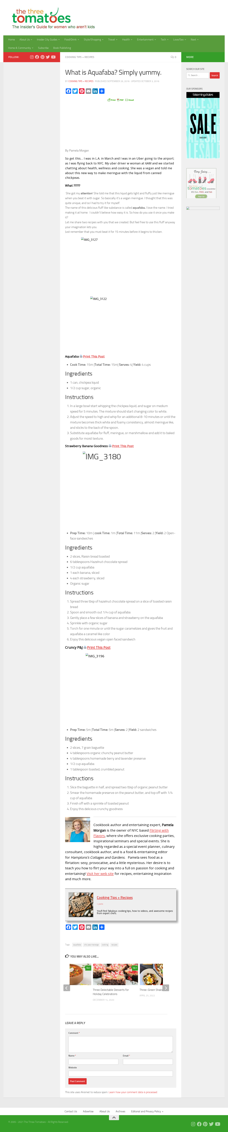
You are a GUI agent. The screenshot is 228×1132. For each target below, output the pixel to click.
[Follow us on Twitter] (48, 57)
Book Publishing (62, 47)
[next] (165, 987)
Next (193, 39)
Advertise (88, 1111)
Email (126, 1055)
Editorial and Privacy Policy (146, 1111)
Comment (74, 1033)
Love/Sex (178, 39)
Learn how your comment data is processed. (133, 1092)
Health (126, 39)
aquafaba (77, 945)
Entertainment (145, 39)
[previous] (66, 987)
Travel (111, 39)
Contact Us (71, 1111)
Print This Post (94, 356)
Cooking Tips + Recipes (79, 57)
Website (72, 1067)
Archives (120, 1111)
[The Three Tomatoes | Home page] (52, 18)
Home (11, 39)
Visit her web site (100, 873)
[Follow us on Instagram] (32, 57)
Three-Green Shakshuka (154, 989)
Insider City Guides (47, 39)
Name (72, 1055)
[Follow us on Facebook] (37, 57)
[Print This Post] (81, 356)
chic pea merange (91, 945)
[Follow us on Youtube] (53, 57)
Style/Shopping (92, 39)
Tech (163, 39)
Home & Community (19, 47)
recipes (114, 945)
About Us (25, 39)
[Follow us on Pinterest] (42, 57)
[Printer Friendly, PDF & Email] (120, 99)
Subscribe (43, 47)
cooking (105, 945)
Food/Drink (70, 39)
